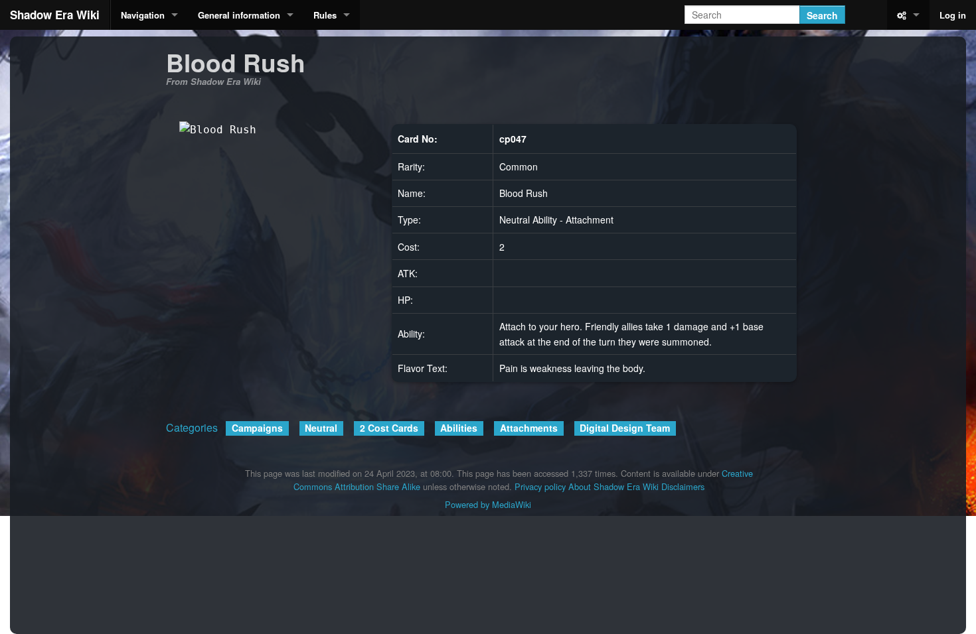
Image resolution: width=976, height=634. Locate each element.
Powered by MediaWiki (488, 504)
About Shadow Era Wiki (613, 486)
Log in (952, 15)
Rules (325, 15)
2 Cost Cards (389, 427)
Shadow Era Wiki (55, 15)
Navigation (143, 15)
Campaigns (257, 427)
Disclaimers (682, 486)
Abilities (458, 427)
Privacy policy (540, 486)
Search (822, 15)
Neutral (321, 427)
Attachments (529, 427)
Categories (192, 427)
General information (239, 15)
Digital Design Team (625, 427)
